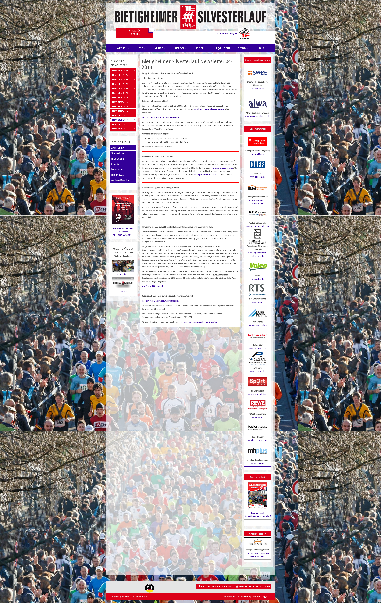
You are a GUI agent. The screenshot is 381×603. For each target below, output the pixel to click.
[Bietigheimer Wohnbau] (257, 187)
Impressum (229, 596)
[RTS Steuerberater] (257, 289)
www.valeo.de (257, 279)
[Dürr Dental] (257, 312)
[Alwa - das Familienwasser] (257, 103)
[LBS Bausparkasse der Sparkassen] (257, 427)
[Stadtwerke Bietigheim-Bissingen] (257, 72)
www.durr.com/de (258, 176)
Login (265, 596)
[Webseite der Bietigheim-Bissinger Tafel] (257, 541)
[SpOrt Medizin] (257, 381)
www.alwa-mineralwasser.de (257, 116)
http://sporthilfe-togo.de (153, 286)
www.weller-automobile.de (258, 226)
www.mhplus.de (258, 463)
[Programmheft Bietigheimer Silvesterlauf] (257, 495)
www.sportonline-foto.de (222, 168)
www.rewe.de (258, 417)
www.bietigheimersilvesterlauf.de (209, 109)
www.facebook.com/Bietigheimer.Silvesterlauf (199, 322)
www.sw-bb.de (257, 88)
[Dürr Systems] (257, 164)
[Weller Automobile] (257, 213)
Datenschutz (243, 596)
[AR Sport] (257, 358)
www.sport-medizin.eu (258, 394)
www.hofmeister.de (257, 348)
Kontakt (256, 596)
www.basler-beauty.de (258, 440)
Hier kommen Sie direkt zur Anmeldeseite (160, 117)
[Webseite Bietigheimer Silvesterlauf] (190, 16)
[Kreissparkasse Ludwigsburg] (257, 141)
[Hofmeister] (257, 335)
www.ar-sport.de (257, 371)
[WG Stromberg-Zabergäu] (257, 236)
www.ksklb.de (257, 154)
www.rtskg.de (257, 302)
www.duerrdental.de (258, 325)
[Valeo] (257, 266)
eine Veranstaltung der (227, 33)
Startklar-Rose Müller (137, 596)
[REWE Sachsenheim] (257, 404)
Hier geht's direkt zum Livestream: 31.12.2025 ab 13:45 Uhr (123, 231)
